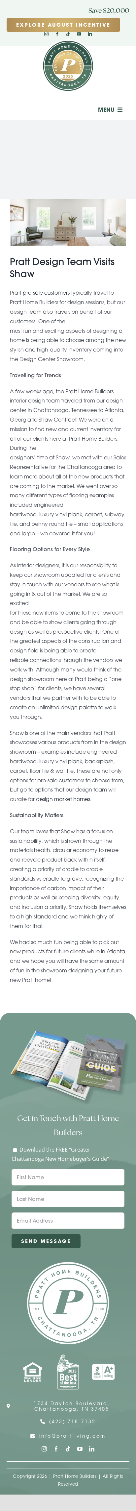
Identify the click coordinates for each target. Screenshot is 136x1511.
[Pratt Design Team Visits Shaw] (68, 222)
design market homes (63, 799)
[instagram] (46, 34)
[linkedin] (90, 34)
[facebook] (57, 34)
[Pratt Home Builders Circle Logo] (68, 1264)
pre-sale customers (46, 292)
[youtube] (79, 34)
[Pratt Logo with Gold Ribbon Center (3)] (68, 42)
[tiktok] (68, 34)
